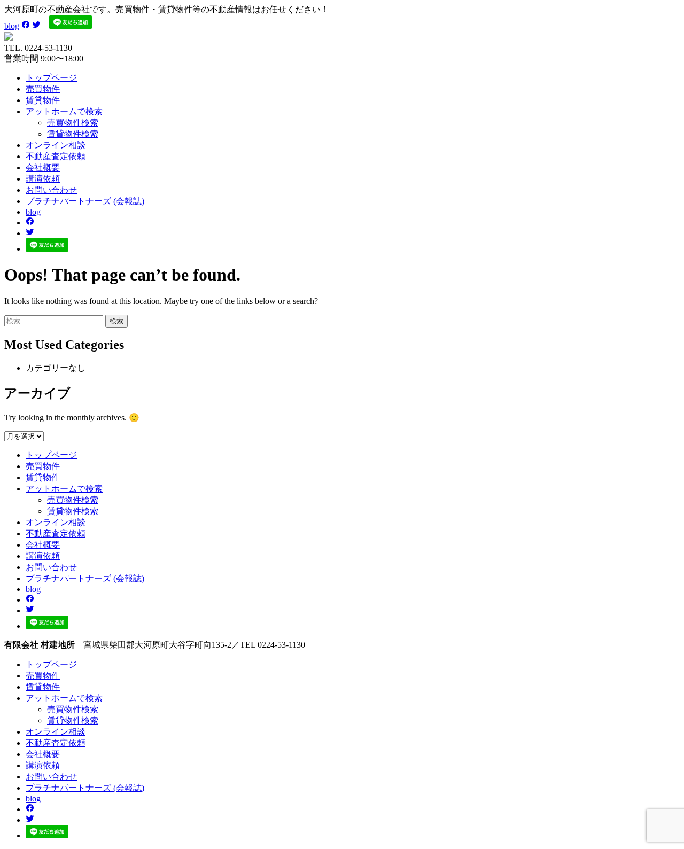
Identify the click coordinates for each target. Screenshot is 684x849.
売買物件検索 (72, 122)
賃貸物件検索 (72, 133)
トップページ (51, 77)
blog (11, 25)
